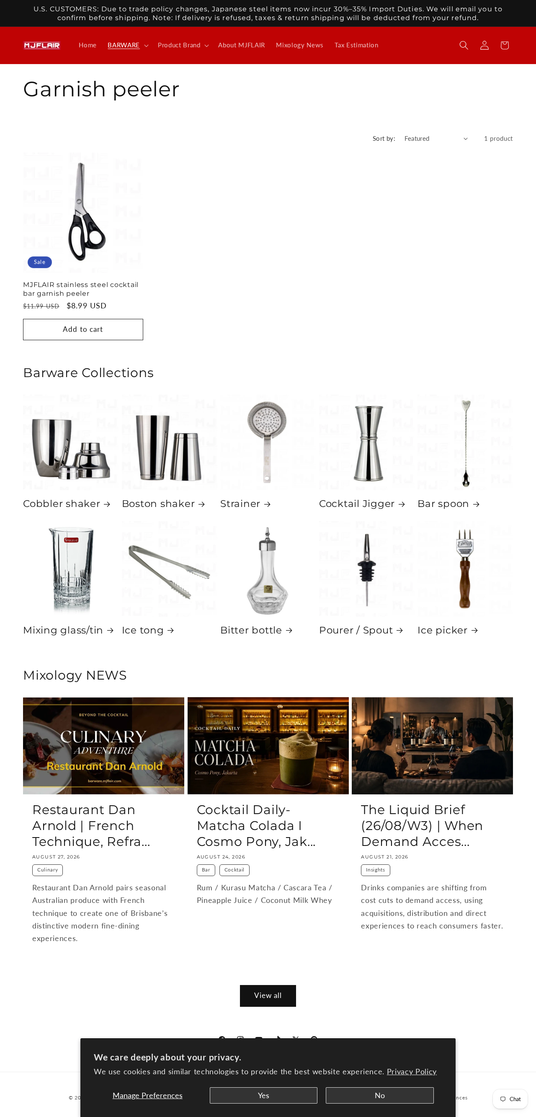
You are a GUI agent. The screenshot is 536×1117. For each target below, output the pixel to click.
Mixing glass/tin (63, 630)
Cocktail (234, 869)
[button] (127, 45)
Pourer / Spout (356, 630)
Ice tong (143, 630)
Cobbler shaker (61, 503)
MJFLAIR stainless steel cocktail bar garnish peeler (81, 288)
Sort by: (384, 138)
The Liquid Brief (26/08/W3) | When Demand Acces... (422, 825)
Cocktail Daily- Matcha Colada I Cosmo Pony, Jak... (256, 825)
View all (268, 995)
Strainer (240, 503)
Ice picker (442, 630)
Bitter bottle (251, 630)
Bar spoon (443, 503)
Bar (206, 869)
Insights (375, 869)
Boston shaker (158, 503)
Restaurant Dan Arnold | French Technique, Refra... (91, 825)
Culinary (47, 869)
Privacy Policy (412, 1071)
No (380, 1095)
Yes (263, 1095)
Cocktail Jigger (357, 503)
